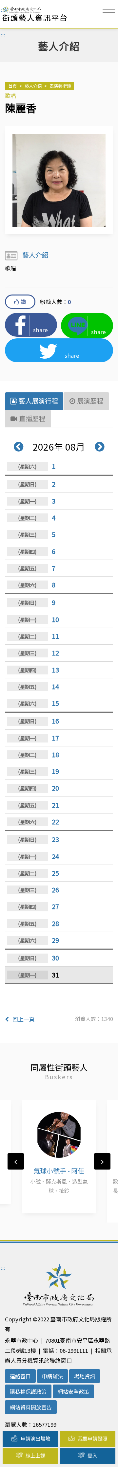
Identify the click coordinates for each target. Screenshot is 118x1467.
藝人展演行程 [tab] (38, 400)
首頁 (12, 85)
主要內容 (15, 10)
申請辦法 (52, 1376)
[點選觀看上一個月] (22, 446)
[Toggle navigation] (108, 12)
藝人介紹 (33, 85)
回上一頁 (23, 1019)
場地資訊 (84, 1376)
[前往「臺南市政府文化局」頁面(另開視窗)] (59, 1287)
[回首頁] (34, 14)
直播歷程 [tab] (32, 418)
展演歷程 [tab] (90, 400)
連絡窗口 (20, 1376)
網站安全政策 (73, 1391)
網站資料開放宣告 (31, 1407)
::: (3, 9)
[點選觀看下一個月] (95, 446)
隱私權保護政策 (28, 1391)
